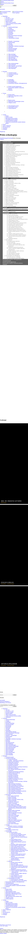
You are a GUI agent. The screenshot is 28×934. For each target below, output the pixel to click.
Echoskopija (10, 75)
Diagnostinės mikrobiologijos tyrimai (16, 101)
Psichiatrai (10, 34)
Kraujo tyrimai (11, 94)
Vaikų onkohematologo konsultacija (16, 788)
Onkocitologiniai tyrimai (13, 105)
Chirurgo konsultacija (12, 774)
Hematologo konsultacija (13, 762)
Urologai (10, 28)
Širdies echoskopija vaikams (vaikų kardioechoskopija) (15, 800)
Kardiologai (10, 33)
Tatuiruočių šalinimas (15, 860)
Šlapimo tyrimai (11, 100)
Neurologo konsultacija (13, 775)
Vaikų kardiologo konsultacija (14, 789)
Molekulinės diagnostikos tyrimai (15, 95)
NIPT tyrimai (11, 97)
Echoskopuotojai (11, 30)
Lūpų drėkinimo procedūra (16, 875)
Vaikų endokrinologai (12, 60)
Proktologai (10, 36)
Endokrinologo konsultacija (14, 772)
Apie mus (7, 17)
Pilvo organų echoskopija (13, 795)
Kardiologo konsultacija (13, 764)
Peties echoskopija (12, 817)
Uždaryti (2, 139)
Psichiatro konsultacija (13, 765)
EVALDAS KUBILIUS (7, 582)
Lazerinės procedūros (12, 832)
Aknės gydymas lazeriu (16, 833)
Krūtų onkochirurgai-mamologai (15, 35)
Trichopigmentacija (12, 82)
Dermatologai (11, 51)
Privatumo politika (9, 19)
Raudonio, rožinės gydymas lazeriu (18, 844)
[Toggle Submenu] (14, 143)
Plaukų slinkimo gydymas (16, 877)
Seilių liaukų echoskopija (13, 815)
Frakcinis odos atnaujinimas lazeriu (18, 834)
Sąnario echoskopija (12, 818)
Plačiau (1, 933)
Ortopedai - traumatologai (13, 41)
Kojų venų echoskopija (13, 816)
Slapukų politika (8, 21)
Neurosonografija (12, 822)
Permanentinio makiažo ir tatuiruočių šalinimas (15, 885)
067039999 (2, 9)
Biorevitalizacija (14, 863)
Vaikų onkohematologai (13, 63)
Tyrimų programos (12, 108)
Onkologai (10, 47)
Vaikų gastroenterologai (13, 56)
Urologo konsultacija (12, 759)
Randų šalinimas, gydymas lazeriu (18, 845)
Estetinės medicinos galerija (11, 120)
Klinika (7, 116)
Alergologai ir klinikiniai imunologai (16, 46)
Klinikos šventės (9, 117)
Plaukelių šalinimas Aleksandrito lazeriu (19, 850)
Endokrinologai (11, 42)
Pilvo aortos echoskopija (13, 823)
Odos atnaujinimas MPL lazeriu (17, 835)
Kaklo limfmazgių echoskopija (14, 805)
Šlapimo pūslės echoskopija (14, 810)
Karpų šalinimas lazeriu (16, 839)
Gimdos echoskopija (12, 803)
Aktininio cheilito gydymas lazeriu (18, 854)
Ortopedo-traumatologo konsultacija (16, 771)
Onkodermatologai (12, 49)
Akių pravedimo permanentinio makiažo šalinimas (17, 858)
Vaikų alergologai (12, 68)
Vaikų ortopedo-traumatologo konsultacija (17, 791)
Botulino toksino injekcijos (16, 862)
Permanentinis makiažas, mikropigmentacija (17, 83)
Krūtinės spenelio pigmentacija (14, 86)
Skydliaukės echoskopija (13, 801)
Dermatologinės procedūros (14, 878)
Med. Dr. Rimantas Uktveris (11, 501)
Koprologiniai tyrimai (12, 107)
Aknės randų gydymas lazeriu (17, 846)
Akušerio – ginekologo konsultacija (15, 760)
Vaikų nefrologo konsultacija (14, 787)
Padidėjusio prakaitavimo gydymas (18, 869)
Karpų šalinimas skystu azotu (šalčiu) (19, 880)
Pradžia (1, 138)
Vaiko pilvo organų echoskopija (15, 820)
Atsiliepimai (8, 24)
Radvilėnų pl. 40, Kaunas (5, 702)
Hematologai (11, 29)
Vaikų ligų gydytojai (12, 59)
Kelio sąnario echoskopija (13, 804)
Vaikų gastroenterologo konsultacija (15, 786)
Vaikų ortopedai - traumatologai (15, 65)
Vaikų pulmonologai (12, 67)
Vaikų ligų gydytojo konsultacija (15, 793)
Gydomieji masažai (12, 72)
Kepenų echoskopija (12, 811)
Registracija (2, 131)
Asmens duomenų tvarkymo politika (13, 23)
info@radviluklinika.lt (4, 701)
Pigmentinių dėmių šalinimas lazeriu (18, 849)
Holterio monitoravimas (13, 829)
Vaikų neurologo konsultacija (14, 783)
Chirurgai (10, 43)
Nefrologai (10, 32)
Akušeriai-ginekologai (13, 27)
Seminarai (10, 90)
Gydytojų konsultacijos (13, 74)
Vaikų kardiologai (12, 64)
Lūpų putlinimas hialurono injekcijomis (19, 866)
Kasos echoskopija (12, 814)
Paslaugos (5, 138)
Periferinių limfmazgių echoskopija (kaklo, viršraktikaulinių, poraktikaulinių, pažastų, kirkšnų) (17, 808)
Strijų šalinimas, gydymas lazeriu (18, 847)
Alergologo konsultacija (13, 777)
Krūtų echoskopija (12, 797)
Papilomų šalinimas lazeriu (16, 840)
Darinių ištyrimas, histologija (17, 879)
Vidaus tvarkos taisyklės (10, 22)
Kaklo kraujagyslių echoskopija (15, 812)
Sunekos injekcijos (15, 874)
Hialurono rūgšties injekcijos (17, 864)
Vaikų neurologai (11, 54)
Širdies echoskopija (12, 798)
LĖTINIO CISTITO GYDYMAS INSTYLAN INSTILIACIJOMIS (15, 827)
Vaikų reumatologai (12, 55)
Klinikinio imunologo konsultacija (15, 778)
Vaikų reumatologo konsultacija (15, 785)
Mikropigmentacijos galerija (11, 118)
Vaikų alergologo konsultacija (14, 792)
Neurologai (10, 44)
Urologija (10, 76)
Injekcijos (10, 861)
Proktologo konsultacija (13, 768)
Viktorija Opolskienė (9, 664)
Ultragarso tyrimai (12, 102)
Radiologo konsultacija (13, 776)
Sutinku (5, 933)
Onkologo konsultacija (13, 780)
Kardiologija (11, 79)
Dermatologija (11, 80)
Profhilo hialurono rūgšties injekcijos (19, 873)
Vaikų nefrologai (11, 57)
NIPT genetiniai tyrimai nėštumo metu (13, 896)
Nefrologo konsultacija (13, 763)
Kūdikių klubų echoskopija (14, 821)
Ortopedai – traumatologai (11, 735)
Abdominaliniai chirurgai (13, 38)
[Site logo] (7, 1)
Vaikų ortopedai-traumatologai (11, 746)
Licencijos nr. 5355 (9, 18)
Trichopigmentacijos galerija (11, 119)
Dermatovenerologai (12, 48)
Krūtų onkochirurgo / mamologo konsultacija (17, 766)
